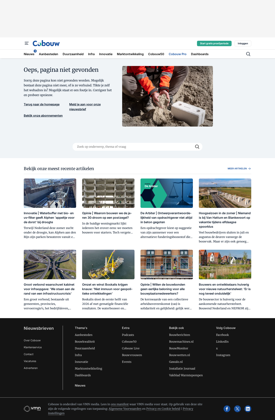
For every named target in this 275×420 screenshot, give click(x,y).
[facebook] (227, 408)
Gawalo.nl (176, 362)
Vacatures (30, 361)
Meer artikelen (237, 168)
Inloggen (243, 43)
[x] (237, 408)
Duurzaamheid (85, 348)
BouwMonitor (178, 348)
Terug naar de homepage (41, 104)
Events (126, 362)
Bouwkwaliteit (85, 341)
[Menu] (27, 43)
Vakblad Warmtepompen (186, 375)
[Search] (197, 147)
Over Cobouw (32, 340)
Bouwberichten (179, 335)
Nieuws (80, 385)
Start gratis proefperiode (214, 43)
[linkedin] (248, 408)
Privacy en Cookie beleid (163, 408)
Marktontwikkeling (88, 368)
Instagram (223, 355)
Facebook (222, 335)
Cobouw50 (129, 341)
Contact (28, 354)
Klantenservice (33, 347)
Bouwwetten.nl (179, 355)
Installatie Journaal (182, 368)
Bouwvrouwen (132, 355)
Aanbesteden (83, 335)
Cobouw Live (131, 348)
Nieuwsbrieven (39, 328)
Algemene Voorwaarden (125, 408)
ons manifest (120, 404)
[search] (248, 54)
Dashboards (83, 375)
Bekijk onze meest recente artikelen (59, 168)
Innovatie (81, 362)
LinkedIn (222, 341)
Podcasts (128, 335)
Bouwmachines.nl (181, 341)
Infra (78, 355)
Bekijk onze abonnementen (43, 115)
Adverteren (31, 368)
